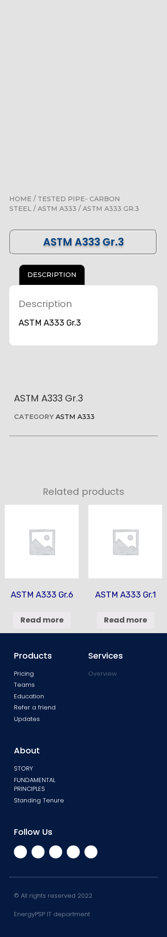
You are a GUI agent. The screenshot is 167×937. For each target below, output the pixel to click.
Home (20, 199)
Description (52, 275)
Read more (42, 620)
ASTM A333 (57, 208)
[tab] (52, 275)
